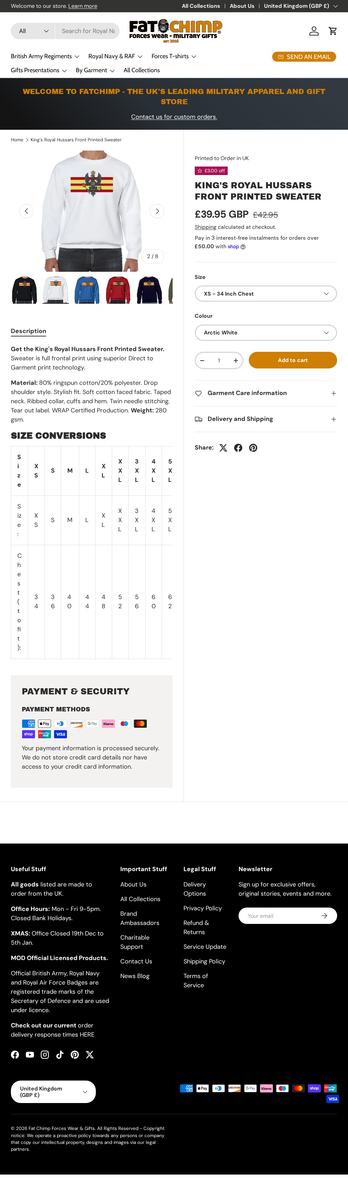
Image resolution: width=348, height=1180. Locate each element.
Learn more (82, 6)
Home (17, 140)
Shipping (205, 227)
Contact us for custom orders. (174, 117)
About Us (242, 6)
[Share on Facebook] (238, 447)
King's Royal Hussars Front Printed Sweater (76, 140)
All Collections (201, 6)
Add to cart (293, 360)
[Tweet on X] (223, 447)
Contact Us (136, 961)
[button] (333, 30)
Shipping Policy (204, 961)
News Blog (135, 976)
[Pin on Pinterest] (253, 447)
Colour (203, 315)
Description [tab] (28, 331)
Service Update (205, 947)
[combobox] (65, 31)
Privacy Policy (203, 908)
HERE (87, 1034)
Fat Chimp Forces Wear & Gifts (62, 1128)
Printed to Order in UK (222, 158)
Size (200, 277)
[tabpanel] (92, 502)
